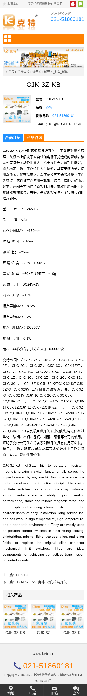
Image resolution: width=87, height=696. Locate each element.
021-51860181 (67, 19)
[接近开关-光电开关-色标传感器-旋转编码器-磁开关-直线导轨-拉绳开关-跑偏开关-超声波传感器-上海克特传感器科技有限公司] (21, 21)
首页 (11, 72)
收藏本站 (13, 4)
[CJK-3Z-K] (72, 616)
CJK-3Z (43, 633)
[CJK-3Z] (43, 616)
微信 (80, 4)
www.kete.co (43, 654)
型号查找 (23, 72)
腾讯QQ (73, 4)
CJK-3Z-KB (15, 633)
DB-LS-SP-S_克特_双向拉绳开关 (42, 582)
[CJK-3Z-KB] (15, 616)
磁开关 (36, 72)
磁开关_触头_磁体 (56, 72)
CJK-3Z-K (71, 633)
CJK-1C (22, 575)
